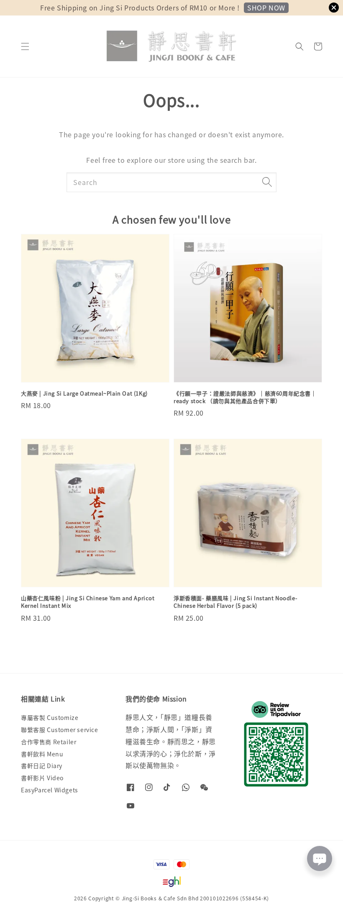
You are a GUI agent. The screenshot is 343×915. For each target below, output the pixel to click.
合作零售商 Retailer (48, 742)
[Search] (267, 182)
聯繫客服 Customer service (59, 729)
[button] (25, 46)
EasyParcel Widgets (49, 790)
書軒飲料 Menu (42, 754)
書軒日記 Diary (41, 765)
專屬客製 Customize (49, 718)
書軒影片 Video (42, 778)
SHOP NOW (266, 8)
